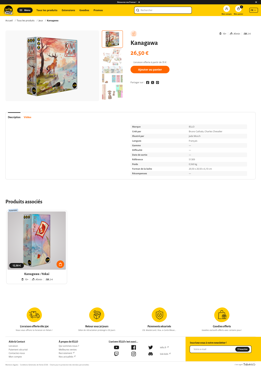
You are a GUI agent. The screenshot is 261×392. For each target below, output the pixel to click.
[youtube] (116, 347)
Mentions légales (11, 365)
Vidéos (27, 117)
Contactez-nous (17, 353)
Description (14, 117)
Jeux (41, 20)
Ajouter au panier (150, 69)
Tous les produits (46, 10)
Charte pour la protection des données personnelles (69, 365)
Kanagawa (52, 20)
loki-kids (164, 354)
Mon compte (15, 356)
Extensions (68, 10)
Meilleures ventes (68, 349)
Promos (98, 10)
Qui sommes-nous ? (69, 345)
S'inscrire (242, 349)
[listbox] (254, 10)
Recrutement (65, 353)
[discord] (150, 354)
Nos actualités (66, 356)
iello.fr (163, 347)
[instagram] (133, 354)
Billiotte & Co (249, 364)
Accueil (9, 20)
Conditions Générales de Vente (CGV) (34, 365)
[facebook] (133, 347)
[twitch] (116, 354)
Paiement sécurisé (18, 349)
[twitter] (150, 347)
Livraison (13, 345)
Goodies (84, 10)
